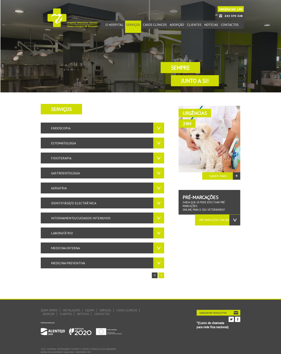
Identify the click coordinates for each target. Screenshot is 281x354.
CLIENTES (66, 314)
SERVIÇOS (105, 310)
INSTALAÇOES (71, 310)
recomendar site (83, 352)
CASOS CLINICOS (126, 310)
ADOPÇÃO (49, 314)
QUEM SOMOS (49, 310)
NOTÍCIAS (83, 314)
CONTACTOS (102, 314)
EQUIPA (89, 310)
